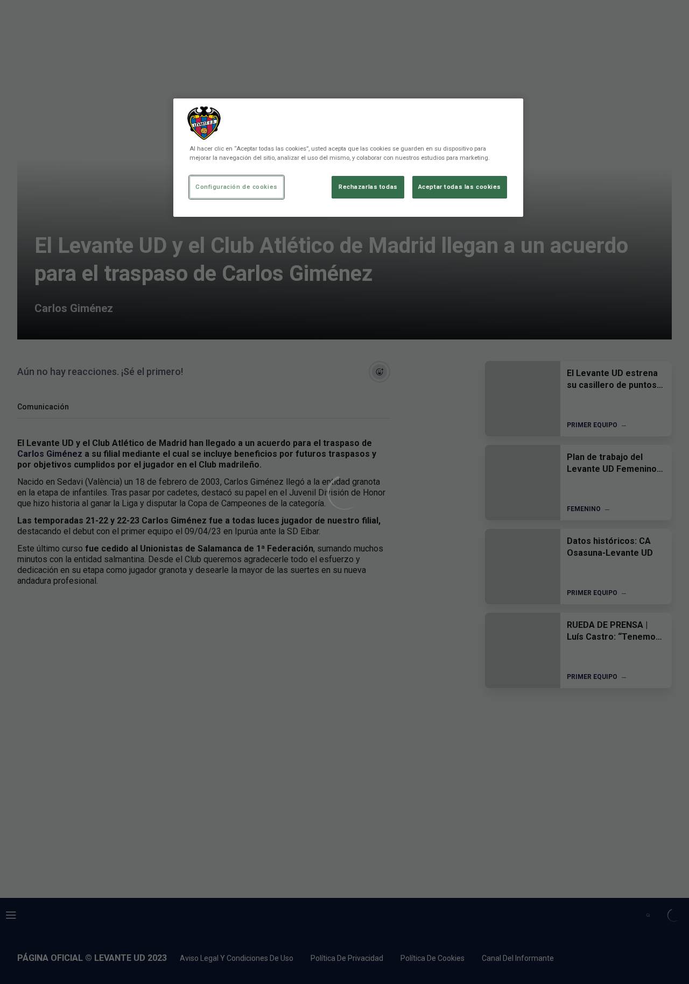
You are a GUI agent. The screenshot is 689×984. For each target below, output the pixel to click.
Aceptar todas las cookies (459, 186)
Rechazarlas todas (368, 186)
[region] (348, 157)
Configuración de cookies (236, 186)
